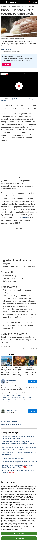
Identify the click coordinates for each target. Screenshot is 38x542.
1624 (2, 490)
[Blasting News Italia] (11, 2)
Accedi (35, 2)
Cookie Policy (15, 529)
